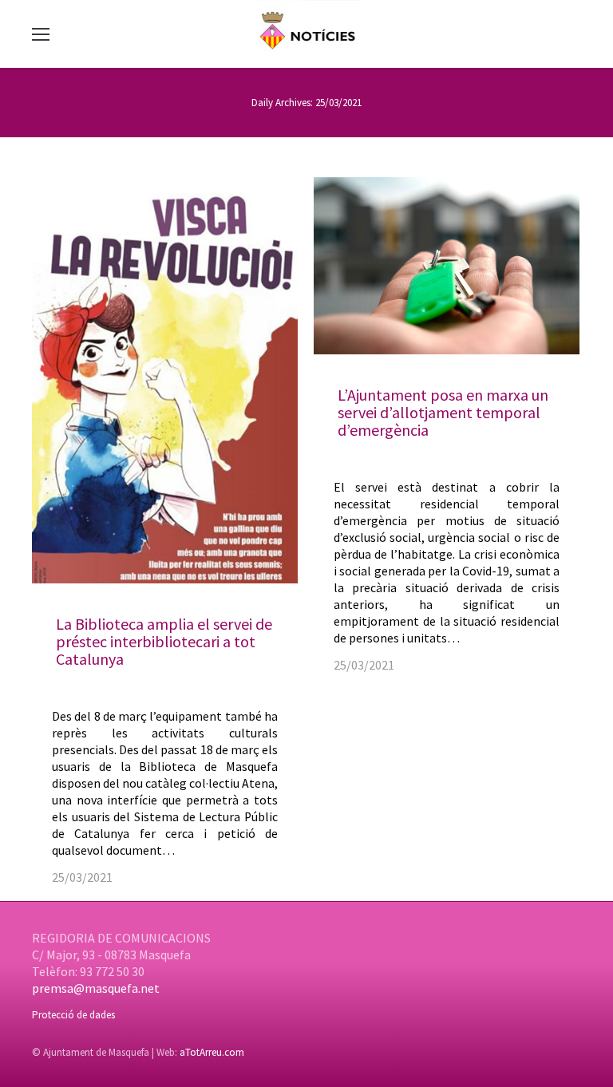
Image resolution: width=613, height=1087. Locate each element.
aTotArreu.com (212, 1052)
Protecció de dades (73, 1015)
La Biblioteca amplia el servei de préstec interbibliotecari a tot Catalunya (164, 641)
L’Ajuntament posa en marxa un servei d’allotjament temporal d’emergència (443, 412)
